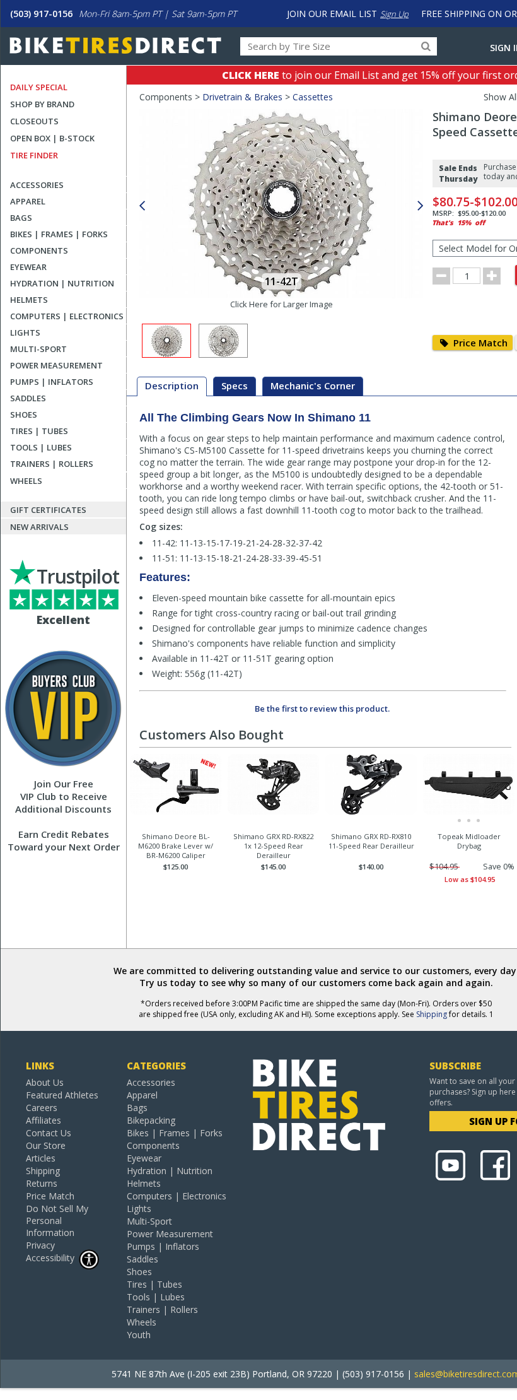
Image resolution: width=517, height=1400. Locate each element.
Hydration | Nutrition (62, 283)
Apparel (27, 201)
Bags (21, 217)
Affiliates (43, 1120)
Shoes (23, 414)
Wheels (26, 480)
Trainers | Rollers (51, 463)
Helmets (29, 299)
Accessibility (50, 1258)
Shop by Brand (42, 104)
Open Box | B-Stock (52, 138)
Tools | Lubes (41, 447)
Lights (25, 332)
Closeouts (34, 121)
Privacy (40, 1245)
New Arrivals (39, 526)
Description (172, 385)
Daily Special (38, 87)
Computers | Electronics (67, 316)
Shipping (431, 1014)
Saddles (28, 398)
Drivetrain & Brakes (242, 97)
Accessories (37, 185)
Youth (139, 1335)
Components (39, 250)
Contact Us (48, 1133)
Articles (40, 1158)
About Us (45, 1082)
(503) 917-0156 (41, 14)
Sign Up (394, 14)
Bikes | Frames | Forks (59, 234)
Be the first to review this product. (322, 708)
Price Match (479, 342)
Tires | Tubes (39, 431)
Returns (41, 1183)
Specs (234, 385)
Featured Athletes (62, 1095)
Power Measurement (56, 365)
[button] (420, 206)
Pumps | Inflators (51, 381)
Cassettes (313, 97)
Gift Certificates (48, 509)
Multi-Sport (38, 349)
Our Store (46, 1145)
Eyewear (28, 267)
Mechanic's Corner (312, 385)
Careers (41, 1108)
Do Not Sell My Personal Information (57, 1220)
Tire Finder (34, 155)
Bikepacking (151, 1120)
